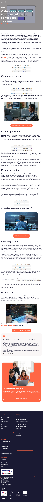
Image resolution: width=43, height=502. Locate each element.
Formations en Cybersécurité (6, 453)
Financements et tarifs (5, 417)
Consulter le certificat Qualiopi (6, 484)
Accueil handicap (4, 464)
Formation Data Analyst (5, 441)
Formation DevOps (4, 448)
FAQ (2, 422)
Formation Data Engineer (5, 444)
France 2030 (3, 459)
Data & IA (3, 7)
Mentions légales (4, 426)
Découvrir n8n (18, 417)
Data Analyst (12, 325)
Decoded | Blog (18, 415)
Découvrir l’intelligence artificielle (22, 421)
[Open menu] (41, 2)
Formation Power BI (4, 446)
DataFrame (4, 57)
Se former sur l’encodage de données (21, 330)
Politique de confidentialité (6, 424)
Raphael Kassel (8, 21)
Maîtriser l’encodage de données (21, 235)
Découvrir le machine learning (21, 419)
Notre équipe (18, 433)
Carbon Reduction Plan (5, 460)
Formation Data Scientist (5, 443)
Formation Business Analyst (6, 450)
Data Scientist (4, 325)
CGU (2, 428)
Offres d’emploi (18, 435)
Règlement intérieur (4, 421)
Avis (2, 419)
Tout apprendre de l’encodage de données (21, 125)
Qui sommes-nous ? (4, 415)
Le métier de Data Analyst (20, 422)
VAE (2, 466)
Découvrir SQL (18, 428)
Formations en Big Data (5, 451)
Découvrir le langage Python (21, 426)
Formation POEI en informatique (21, 424)
